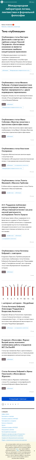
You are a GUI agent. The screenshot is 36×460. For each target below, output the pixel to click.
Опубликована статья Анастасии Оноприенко (15, 149)
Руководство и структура (8, 416)
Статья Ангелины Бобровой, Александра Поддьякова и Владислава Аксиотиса (13, 308)
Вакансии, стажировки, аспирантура (11, 26)
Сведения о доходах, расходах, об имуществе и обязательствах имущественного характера (13, 434)
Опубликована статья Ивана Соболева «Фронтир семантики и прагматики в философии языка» (16, 122)
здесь (17, 449)
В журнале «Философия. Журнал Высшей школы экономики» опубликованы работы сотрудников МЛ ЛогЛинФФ (16, 343)
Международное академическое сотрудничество (20, 70)
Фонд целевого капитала (8, 429)
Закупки (3, 425)
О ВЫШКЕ (5, 412)
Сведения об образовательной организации (13, 438)
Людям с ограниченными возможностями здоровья (14, 440)
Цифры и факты (5, 414)
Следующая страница (17, 399)
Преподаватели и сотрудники (9, 420)
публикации (5, 70)
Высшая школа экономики (10, 2)
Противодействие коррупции (9, 431)
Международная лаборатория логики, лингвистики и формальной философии (18, 10)
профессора (10, 192)
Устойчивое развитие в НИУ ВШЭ (10, 418)
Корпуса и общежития (7, 423)
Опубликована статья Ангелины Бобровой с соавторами (15, 251)
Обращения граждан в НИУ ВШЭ (10, 427)
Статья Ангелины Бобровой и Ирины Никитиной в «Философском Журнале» (17, 373)
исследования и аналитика (21, 165)
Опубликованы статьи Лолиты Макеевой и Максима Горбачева (15, 181)
